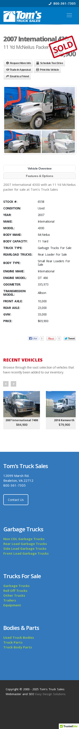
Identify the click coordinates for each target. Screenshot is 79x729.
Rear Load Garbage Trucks (25, 543)
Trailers (9, 600)
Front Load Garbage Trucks (26, 553)
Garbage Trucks (16, 585)
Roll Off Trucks (15, 590)
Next (13, 384)
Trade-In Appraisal (20, 69)
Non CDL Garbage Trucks (24, 539)
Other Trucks (14, 595)
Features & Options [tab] (39, 176)
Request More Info (20, 63)
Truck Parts (13, 642)
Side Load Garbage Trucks (25, 548)
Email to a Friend (19, 76)
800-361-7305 (64, 3)
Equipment (12, 605)
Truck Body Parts (17, 647)
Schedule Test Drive (51, 63)
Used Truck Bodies (18, 637)
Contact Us (16, 500)
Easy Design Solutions (50, 694)
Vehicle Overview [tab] (39, 168)
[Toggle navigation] (69, 15)
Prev (6, 384)
